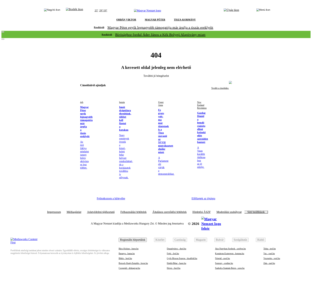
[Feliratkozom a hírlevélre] (74, 10)
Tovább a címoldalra (220, 88)
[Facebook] (133, 200)
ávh (81, 102)
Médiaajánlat (74, 212)
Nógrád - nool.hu (222, 258)
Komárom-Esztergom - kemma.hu (229, 253)
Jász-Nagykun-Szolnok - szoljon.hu (230, 248)
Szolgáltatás (240, 239)
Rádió (260, 239)
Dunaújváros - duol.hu (176, 248)
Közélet (159, 239)
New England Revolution (202, 105)
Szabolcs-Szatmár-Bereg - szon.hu (229, 268)
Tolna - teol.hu (269, 248)
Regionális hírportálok (132, 239)
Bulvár (220, 239)
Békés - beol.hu (125, 258)
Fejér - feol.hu (173, 253)
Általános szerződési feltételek (169, 212)
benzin (122, 102)
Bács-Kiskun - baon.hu (128, 248)
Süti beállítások (256, 212)
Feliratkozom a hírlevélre (111, 198)
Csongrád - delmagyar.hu (129, 268)
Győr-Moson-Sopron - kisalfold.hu (182, 258)
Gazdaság (180, 239)
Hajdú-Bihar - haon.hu (176, 263)
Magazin (201, 239)
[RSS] (183, 200)
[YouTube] (173, 200)
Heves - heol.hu (173, 268)
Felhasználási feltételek (133, 212)
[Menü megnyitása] (263, 11)
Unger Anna (161, 103)
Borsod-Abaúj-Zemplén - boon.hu (133, 263)
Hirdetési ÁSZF (201, 212)
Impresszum (54, 212)
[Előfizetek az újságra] (231, 11)
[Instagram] (143, 200)
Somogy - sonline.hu (224, 263)
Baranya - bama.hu (127, 253)
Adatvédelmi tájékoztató (101, 212)
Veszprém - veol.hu (271, 258)
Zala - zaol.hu (269, 263)
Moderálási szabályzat (229, 212)
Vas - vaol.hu (269, 253)
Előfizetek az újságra (203, 198)
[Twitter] (153, 200)
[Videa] (163, 200)
